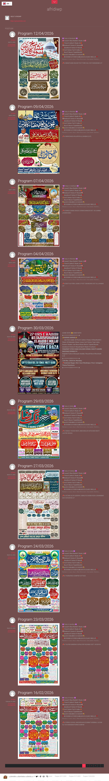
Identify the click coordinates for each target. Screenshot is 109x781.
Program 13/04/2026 (89, 776)
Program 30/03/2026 (35, 328)
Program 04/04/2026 (35, 254)
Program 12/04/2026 (35, 33)
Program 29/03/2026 (35, 401)
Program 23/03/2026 (35, 619)
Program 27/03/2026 (35, 466)
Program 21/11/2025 (74, 776)
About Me (13, 776)
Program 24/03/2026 (35, 546)
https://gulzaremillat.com (18, 21)
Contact (50, 776)
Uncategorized (11, 46)
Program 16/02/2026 (35, 692)
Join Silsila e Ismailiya (39, 776)
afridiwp (13, 40)
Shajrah (29, 776)
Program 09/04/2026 (35, 106)
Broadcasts (21, 776)
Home (6, 776)
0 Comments (11, 44)
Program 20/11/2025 (60, 776)
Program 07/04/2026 (35, 181)
